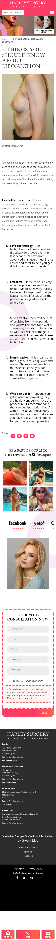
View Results (44, 31)
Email (48, 937)
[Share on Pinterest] (32, 435)
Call (28, 937)
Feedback (28, 855)
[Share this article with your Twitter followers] (19, 435)
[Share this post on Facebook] (13, 435)
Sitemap (28, 851)
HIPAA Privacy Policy (28, 847)
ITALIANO (18, 12)
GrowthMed (30, 840)
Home (4, 39)
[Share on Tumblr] (26, 435)
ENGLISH (8, 12)
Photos (8, 937)
